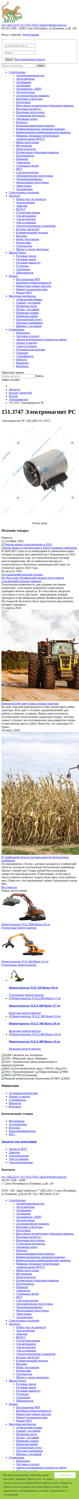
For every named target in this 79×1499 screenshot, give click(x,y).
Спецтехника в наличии (24, 192)
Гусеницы (22, 265)
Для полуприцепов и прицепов (35, 225)
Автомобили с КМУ (29, 88)
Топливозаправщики (29, 179)
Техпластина (24, 245)
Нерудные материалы (22, 296)
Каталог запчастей (27, 229)
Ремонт (13, 276)
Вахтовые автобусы (28, 108)
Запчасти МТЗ (18, 1149)
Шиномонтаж (24, 272)
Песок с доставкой (27, 309)
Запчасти (14, 195)
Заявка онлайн (10, 379)
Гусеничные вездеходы (30, 115)
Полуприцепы (25, 155)
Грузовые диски (26, 255)
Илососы (21, 122)
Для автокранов (26, 215)
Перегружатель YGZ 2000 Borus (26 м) (25, 924)
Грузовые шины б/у (28, 262)
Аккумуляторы (25, 202)
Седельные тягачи (27, 165)
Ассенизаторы (18, 1124)
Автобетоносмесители (30, 75)
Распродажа (23, 242)
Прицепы (22, 159)
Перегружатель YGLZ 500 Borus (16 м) (34, 1023)
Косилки (21, 235)
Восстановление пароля (30, 59)
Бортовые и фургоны (29, 98)
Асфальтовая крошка (29, 299)
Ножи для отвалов (27, 239)
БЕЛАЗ (20, 209)
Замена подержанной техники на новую (41, 339)
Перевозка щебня (27, 316)
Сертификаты (24, 356)
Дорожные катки (26, 118)
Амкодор (21, 205)
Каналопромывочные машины (35, 125)
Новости (21, 359)
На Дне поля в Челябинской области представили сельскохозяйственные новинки (32, 579)
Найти (41, 65)
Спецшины (23, 269)
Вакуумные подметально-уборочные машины (45, 105)
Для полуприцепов (21, 1162)
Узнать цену (39, 523)
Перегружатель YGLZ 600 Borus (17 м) (34, 1005)
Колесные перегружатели (25, 1012)
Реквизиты (23, 332)
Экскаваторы (24, 189)
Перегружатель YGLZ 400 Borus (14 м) (34, 1041)
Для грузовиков (26, 222)
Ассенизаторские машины (32, 95)
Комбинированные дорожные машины (40, 129)
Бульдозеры (23, 102)
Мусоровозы (24, 145)
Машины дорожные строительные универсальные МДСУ (37, 137)
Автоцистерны (25, 92)
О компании (16, 329)
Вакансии (22, 362)
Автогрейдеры (25, 78)
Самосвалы (23, 162)
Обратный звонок (12, 372)
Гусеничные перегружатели (18, 927)
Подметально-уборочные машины (37, 152)
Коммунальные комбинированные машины (43, 132)
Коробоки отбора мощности (33, 282)
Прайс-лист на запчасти (31, 199)
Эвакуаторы (23, 185)
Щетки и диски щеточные (32, 249)
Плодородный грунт (29, 319)
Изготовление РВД (28, 279)
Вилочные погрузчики (30, 112)
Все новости (9, 887)
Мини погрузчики (27, 142)
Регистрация (31, 34)
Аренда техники (26, 346)
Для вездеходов (25, 219)
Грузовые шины (26, 259)
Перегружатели (26, 149)
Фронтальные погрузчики (32, 182)
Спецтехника (17, 72)
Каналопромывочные (22, 1131)
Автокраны (23, 85)
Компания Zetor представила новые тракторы (30, 703)
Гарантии (22, 352)
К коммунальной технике (32, 232)
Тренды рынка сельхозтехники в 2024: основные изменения (39, 547)
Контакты (22, 366)
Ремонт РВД (24, 292)
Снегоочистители (27, 172)
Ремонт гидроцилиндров (31, 289)
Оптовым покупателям (30, 349)
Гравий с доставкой (28, 302)
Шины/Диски (17, 252)
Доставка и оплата (27, 336)
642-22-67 (10, 25)
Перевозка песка (26, 306)
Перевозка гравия (27, 312)
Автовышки (23, 82)
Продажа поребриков (29, 322)
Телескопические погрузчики (34, 175)
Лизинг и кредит (26, 342)
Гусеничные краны (28, 212)
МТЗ (19, 169)
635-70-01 (29, 25)
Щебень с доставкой (29, 326)
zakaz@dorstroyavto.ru (52, 25)
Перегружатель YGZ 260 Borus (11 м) (24, 961)
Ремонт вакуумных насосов (33, 286)
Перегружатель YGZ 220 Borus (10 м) (33, 987)
